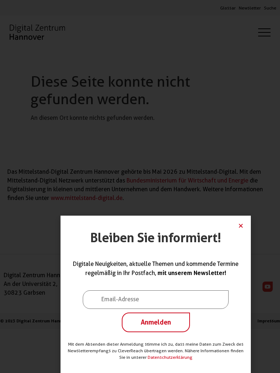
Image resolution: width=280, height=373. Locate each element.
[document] (140, 186)
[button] (241, 225)
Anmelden (156, 322)
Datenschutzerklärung (170, 357)
